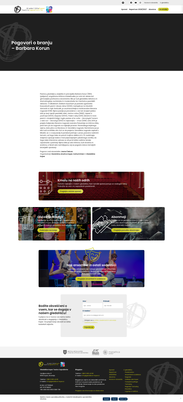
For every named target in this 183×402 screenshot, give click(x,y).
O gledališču (164, 3)
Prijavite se (88, 327)
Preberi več (123, 399)
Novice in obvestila (151, 3)
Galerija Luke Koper (131, 379)
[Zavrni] (181, 398)
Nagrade (128, 377)
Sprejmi (106, 399)
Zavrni (114, 399)
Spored (124, 9)
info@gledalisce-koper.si (55, 381)
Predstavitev (129, 372)
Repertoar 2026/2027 (138, 9)
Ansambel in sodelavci (133, 375)
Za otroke (163, 9)
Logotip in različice (131, 391)
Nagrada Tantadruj (131, 386)
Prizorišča (128, 389)
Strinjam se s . (100, 321)
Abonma (152, 9)
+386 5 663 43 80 (52, 379)
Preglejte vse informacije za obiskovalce (89, 391)
